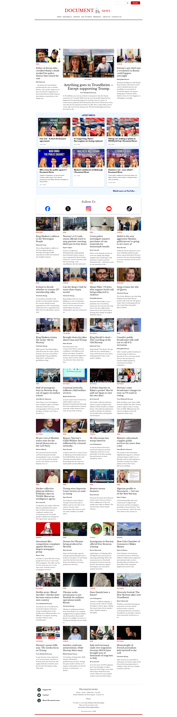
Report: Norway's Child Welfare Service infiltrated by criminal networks (74, 442)
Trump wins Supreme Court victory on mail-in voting (74, 491)
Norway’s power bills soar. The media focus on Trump (47, 648)
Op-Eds (97, 692)
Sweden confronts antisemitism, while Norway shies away (73, 648)
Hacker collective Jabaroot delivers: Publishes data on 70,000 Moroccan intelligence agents (45, 493)
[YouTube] (109, 208)
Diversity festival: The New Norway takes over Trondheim (129, 595)
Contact (46, 695)
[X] (68, 208)
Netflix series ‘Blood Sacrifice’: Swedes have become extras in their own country (48, 596)
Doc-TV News (86, 17)
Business (38, 537)
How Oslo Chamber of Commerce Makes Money (128, 544)
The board (66, 333)
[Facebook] (47, 208)
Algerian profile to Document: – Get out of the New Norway (128, 491)
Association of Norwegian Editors (88, 707)
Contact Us (100, 695)
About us (106, 17)
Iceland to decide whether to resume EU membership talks (47, 289)
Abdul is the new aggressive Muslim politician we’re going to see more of (128, 240)
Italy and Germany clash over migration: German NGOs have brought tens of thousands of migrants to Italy (101, 651)
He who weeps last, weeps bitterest (99, 439)
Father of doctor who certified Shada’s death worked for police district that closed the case (47, 73)
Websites (97, 17)
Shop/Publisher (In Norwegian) (84, 695)
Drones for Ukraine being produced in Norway (73, 544)
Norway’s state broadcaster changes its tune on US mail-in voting (129, 392)
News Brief (39, 232)
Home (78, 692)
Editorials (67, 17)
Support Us (47, 690)
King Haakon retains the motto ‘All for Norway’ (46, 340)
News (59, 17)
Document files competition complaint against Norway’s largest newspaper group (48, 546)
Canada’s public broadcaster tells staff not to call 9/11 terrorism (127, 341)
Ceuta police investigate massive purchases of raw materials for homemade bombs (100, 241)
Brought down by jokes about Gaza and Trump (75, 338)
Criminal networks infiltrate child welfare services (74, 390)
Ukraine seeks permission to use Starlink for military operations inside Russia (73, 597)
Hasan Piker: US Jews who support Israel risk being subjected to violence (102, 291)
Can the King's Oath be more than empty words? (75, 289)
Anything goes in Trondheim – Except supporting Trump (88, 87)
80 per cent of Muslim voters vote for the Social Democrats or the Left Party (47, 442)
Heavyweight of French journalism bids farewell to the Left (127, 649)
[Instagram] (88, 208)
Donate (135, 3)
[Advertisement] (88, 34)
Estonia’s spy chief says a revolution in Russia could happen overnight (129, 72)
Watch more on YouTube (124, 191)
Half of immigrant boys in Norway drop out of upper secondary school (48, 392)
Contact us (116, 17)
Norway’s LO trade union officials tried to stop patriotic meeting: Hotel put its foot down (75, 240)
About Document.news (51, 700)
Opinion (76, 17)
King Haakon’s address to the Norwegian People (47, 239)
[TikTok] (129, 208)
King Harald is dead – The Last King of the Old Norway (101, 340)
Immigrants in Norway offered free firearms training (102, 544)
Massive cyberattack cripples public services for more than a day (128, 442)
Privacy (88, 698)
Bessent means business (97, 489)
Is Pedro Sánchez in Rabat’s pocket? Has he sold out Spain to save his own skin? (101, 392)
